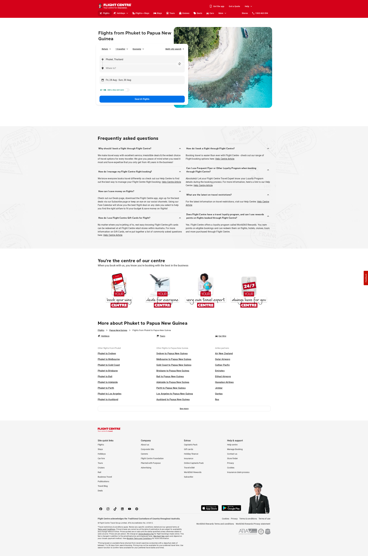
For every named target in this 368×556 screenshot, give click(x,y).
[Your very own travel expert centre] (205, 291)
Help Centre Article (171, 182)
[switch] (126, 91)
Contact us (232, 454)
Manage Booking (235, 449)
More (220, 13)
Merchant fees (159, 536)
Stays (159, 13)
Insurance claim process (238, 472)
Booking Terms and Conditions (139, 538)
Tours (172, 13)
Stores (245, 13)
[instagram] (108, 509)
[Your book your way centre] (119, 291)
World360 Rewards (192, 472)
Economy (137, 49)
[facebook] (101, 509)
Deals (199, 13)
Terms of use (264, 518)
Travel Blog (103, 486)
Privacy (230, 463)
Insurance (188, 458)
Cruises (185, 13)
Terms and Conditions (106, 529)
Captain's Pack (190, 445)
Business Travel (105, 477)
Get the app (218, 6)
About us (145, 445)
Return (105, 49)
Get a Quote (234, 6)
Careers (144, 454)
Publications (103, 481)
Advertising (146, 467)
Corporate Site (147, 449)
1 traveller (120, 49)
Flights (106, 13)
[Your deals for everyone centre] (162, 291)
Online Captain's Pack (194, 463)
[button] (184, 408)
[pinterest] (137, 509)
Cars (212, 13)
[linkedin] (122, 509)
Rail (99, 472)
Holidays (121, 13)
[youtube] (129, 509)
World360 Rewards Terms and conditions (215, 524)
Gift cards (188, 449)
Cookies (230, 467)
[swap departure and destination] (179, 64)
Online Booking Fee (146, 534)
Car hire (101, 458)
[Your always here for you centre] (249, 291)
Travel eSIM (189, 467)
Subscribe (188, 477)
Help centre (232, 445)
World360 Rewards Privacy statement (253, 524)
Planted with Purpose (151, 463)
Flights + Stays (142, 13)
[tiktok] (115, 509)
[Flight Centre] (109, 430)
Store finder (232, 458)
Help (247, 6)
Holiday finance (191, 454)
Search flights (142, 99)
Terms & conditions (248, 518)
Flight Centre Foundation (152, 458)
